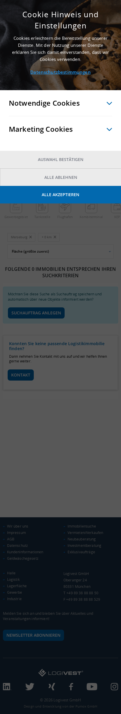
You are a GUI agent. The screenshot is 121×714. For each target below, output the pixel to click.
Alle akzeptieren (60, 194)
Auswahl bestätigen (60, 159)
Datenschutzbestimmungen (60, 72)
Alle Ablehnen (60, 177)
